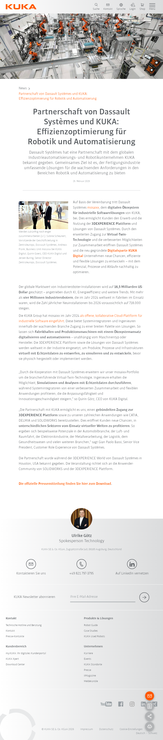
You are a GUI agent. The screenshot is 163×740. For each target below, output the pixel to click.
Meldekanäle (91, 681)
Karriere (88, 653)
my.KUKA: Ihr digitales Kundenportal (26, 653)
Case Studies (91, 630)
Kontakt (10, 630)
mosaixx (93, 208)
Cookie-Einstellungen (131, 729)
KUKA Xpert (12, 659)
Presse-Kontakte (15, 636)
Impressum (86, 729)
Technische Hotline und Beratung (24, 625)
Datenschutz (106, 729)
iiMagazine (90, 675)
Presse (87, 670)
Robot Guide (91, 625)
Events (87, 659)
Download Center (15, 664)
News (23, 88)
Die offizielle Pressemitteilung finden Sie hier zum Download (65, 484)
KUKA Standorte (93, 664)
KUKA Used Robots (94, 636)
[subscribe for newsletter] (144, 597)
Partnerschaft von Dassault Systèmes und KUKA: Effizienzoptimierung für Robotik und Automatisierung (58, 96)
